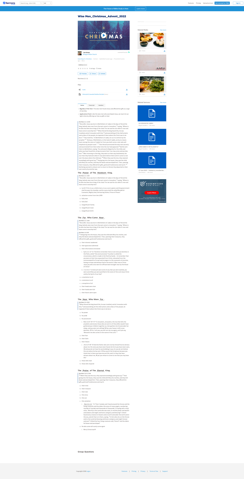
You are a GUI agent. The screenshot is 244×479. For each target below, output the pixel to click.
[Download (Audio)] (127, 89)
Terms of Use (154, 471)
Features (191, 3)
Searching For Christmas (85, 59)
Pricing (198, 3)
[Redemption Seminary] (152, 191)
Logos (88, 471)
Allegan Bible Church (90, 54)
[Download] (164, 51)
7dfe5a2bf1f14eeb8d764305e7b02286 (95, 94)
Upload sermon (208, 3)
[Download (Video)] (127, 94)
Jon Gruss (86, 52)
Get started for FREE (222, 3)
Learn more (140, 9)
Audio (84, 89)
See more (163, 30)
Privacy (143, 471)
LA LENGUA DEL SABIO (146, 123)
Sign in (238, 3)
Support (165, 471)
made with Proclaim (123, 52)
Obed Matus (142, 172)
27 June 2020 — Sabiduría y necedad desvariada (153, 170)
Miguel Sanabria (143, 125)
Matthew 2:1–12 (83, 65)
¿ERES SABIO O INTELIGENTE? (149, 147)
